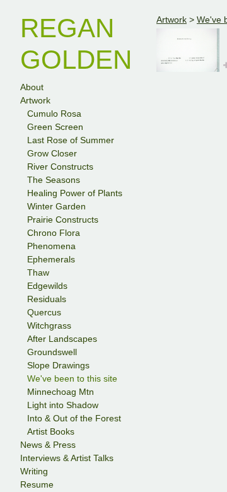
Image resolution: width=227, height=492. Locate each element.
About (32, 87)
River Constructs (60, 166)
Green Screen (55, 127)
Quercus (44, 312)
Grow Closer (52, 153)
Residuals (46, 299)
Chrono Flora (53, 233)
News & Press (48, 445)
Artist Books (50, 431)
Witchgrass (49, 325)
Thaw (38, 272)
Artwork (35, 100)
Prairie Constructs (62, 219)
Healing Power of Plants (74, 193)
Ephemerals (51, 259)
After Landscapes (62, 339)
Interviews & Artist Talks (67, 458)
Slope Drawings (58, 365)
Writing (34, 471)
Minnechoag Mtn (60, 392)
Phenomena (51, 246)
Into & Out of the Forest (74, 418)
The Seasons (53, 180)
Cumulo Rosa (54, 113)
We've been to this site (72, 378)
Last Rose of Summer (70, 140)
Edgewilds (47, 286)
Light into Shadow (62, 405)
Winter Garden (56, 206)
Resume (37, 484)
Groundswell (52, 352)
